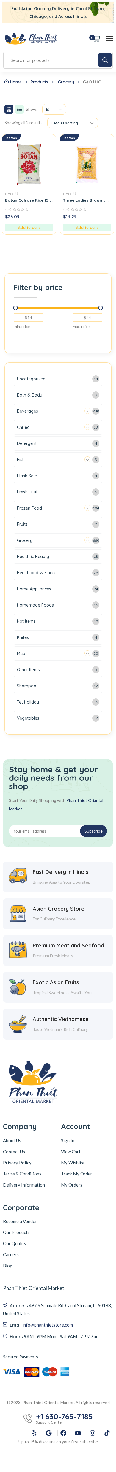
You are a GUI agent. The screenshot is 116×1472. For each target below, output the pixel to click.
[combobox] (54, 109)
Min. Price (22, 326)
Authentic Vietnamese (61, 1019)
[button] (29, 227)
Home (16, 82)
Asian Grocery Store (58, 908)
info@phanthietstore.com (47, 1324)
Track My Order (76, 1173)
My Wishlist (73, 1162)
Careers (11, 1254)
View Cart (71, 1151)
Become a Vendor (20, 1221)
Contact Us (14, 1151)
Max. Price (81, 326)
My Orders (71, 1184)
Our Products (16, 1232)
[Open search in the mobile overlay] (58, 60)
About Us (12, 1140)
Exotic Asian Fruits (56, 982)
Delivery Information (24, 1184)
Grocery (66, 82)
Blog (7, 1265)
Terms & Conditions (22, 1173)
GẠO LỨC (13, 194)
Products (39, 82)
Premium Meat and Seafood (68, 945)
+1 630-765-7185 (64, 1417)
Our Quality (14, 1243)
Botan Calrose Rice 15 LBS (31, 200)
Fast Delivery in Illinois (60, 871)
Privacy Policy (17, 1162)
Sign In (67, 1140)
